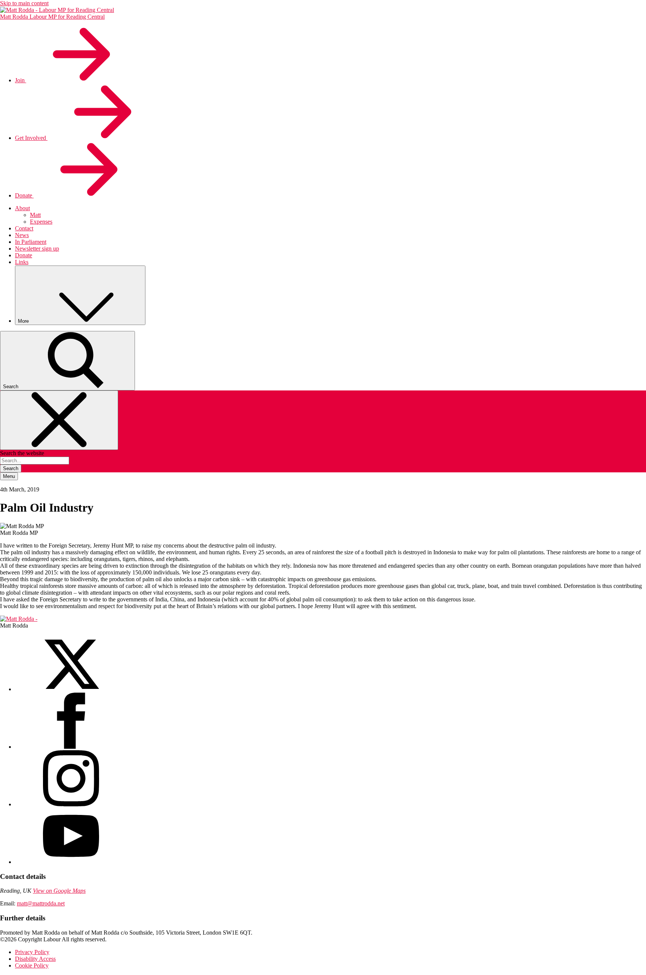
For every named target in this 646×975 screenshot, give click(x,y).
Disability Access (35, 959)
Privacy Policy (32, 952)
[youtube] (71, 862)
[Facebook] (71, 746)
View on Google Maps (59, 890)
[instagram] (71, 804)
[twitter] (71, 689)
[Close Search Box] (59, 420)
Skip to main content (24, 3)
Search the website (22, 453)
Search (10, 468)
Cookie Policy (32, 965)
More (24, 321)
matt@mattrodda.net (41, 903)
